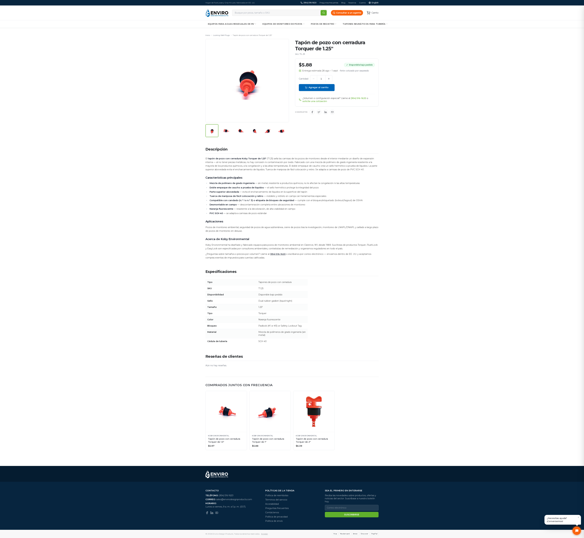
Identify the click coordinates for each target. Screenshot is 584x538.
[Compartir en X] (318, 112)
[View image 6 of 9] (282, 130)
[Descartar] (578, 517)
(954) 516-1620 (310, 3)
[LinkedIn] (211, 512)
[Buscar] (324, 13)
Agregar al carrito (318, 87)
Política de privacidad (276, 516)
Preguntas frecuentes (329, 3)
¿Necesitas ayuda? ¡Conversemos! (557, 520)
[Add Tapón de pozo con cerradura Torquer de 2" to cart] (331, 395)
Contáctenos (272, 512)
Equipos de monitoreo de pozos (282, 24)
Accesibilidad (272, 504)
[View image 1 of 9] (211, 130)
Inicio (207, 35)
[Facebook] (207, 512)
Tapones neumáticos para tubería (364, 24)
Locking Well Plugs (221, 35)
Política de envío (274, 521)
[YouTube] (216, 512)
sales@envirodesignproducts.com (234, 499)
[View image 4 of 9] (254, 130)
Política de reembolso (276, 495)
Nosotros (352, 3)
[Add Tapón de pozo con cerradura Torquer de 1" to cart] (287, 395)
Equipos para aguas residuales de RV (231, 24)
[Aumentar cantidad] (328, 78)
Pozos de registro (322, 24)
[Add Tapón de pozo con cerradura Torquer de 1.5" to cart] (243, 395)
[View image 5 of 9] (268, 130)
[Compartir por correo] (332, 112)
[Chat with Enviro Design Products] (576, 530)
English (375, 3)
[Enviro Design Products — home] (216, 13)
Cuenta (362, 3)
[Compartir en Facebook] (312, 112)
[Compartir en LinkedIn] (325, 112)
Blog (343, 3)
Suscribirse (351, 514)
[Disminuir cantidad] (313, 78)
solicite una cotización (314, 101)
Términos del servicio (276, 499)
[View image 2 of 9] (226, 130)
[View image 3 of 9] (240, 130)
